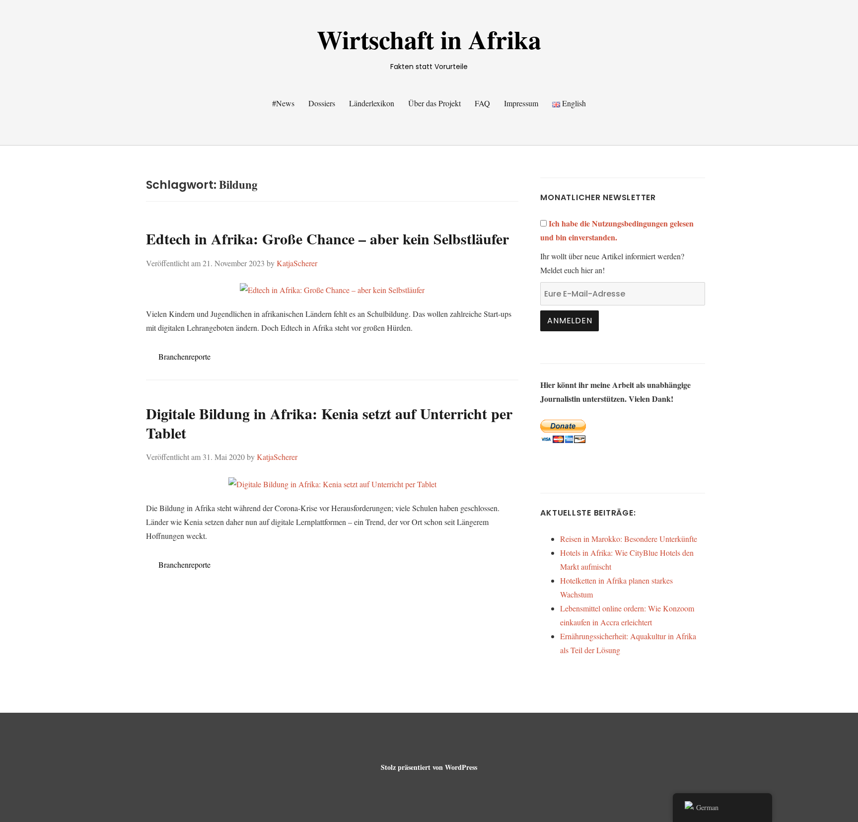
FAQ (482, 103)
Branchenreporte (184, 356)
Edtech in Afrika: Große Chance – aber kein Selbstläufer (327, 238)
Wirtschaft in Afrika (429, 39)
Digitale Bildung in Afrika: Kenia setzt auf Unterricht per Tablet (329, 423)
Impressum (521, 103)
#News (283, 103)
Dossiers (321, 103)
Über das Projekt (434, 103)
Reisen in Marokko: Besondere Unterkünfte (628, 538)
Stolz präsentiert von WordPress (429, 767)
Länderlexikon (371, 103)
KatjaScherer (297, 263)
